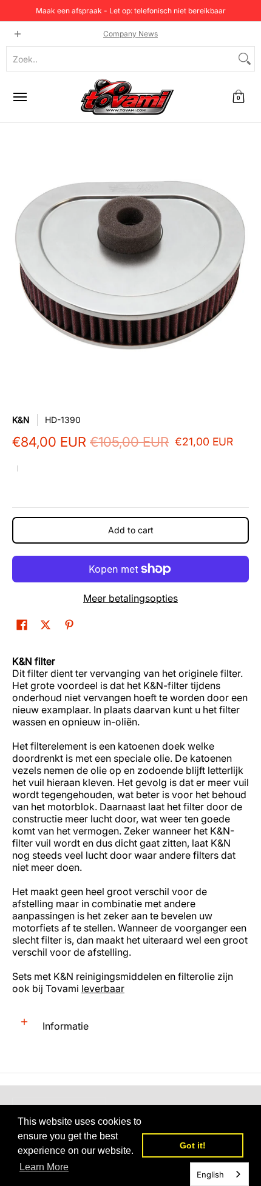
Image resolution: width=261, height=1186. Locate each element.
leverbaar (102, 988)
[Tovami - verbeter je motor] (127, 97)
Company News (130, 33)
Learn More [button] (44, 1167)
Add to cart (131, 530)
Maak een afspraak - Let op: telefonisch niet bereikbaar (131, 10)
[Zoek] (244, 59)
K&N (21, 420)
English (210, 1174)
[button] (238, 97)
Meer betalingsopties (130, 598)
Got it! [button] (193, 1145)
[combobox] (121, 59)
